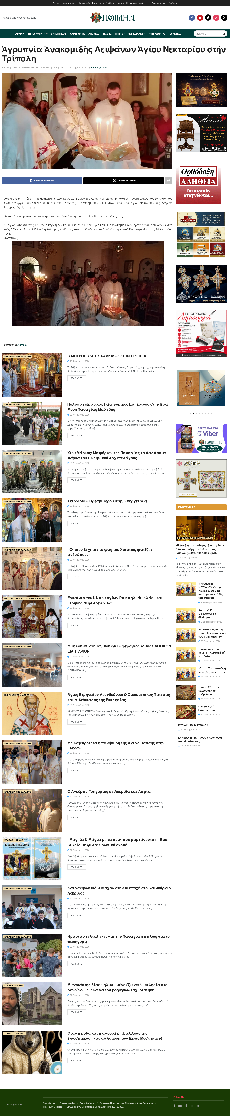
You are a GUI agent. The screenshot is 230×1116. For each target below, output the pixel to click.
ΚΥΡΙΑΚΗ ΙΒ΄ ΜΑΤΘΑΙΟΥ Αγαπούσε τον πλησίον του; (200, 739)
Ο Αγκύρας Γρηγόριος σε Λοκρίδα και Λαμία (109, 791)
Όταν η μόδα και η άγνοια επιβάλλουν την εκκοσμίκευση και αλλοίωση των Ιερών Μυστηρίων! (114, 1035)
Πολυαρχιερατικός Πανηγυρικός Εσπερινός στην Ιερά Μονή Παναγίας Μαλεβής (117, 406)
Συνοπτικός (84, 2)
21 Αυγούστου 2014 (190, 745)
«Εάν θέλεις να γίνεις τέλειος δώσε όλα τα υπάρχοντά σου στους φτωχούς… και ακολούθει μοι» (200, 549)
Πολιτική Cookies (52, 1106)
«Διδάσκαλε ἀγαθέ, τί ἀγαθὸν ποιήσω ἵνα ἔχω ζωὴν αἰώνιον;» (212, 633)
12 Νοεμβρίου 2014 (190, 729)
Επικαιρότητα (68, 2)
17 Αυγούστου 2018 (210, 714)
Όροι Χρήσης (87, 1103)
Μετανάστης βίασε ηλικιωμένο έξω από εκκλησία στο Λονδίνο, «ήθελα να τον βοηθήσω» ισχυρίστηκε (117, 987)
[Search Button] (224, 33)
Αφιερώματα (158, 2)
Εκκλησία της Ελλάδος (17, 356)
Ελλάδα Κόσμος (13, 840)
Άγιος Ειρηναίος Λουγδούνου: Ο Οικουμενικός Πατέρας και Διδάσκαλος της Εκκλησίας (118, 697)
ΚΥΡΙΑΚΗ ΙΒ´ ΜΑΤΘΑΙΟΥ (193, 725)
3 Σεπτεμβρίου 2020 (75, 67)
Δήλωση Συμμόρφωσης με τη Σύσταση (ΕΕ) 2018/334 (96, 1106)
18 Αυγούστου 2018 (210, 698)
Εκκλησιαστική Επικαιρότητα (21, 67)
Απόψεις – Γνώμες (115, 2)
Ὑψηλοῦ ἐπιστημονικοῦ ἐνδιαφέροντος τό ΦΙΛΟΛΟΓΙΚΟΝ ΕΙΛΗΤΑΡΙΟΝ (119, 648)
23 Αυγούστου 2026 (79, 361)
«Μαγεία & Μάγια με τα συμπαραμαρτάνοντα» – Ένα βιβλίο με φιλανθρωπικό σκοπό (117, 842)
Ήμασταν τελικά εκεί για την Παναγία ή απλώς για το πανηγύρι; (118, 939)
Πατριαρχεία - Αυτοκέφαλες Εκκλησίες (26, 598)
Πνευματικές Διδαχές (137, 2)
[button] (190, 413)
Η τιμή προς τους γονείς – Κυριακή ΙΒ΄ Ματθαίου (211, 652)
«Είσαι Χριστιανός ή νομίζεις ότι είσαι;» (212, 670)
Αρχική (56, 2)
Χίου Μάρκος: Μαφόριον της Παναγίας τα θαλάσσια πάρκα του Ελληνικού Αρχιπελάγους (116, 455)
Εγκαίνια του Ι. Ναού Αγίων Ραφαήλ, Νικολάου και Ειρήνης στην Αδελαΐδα (115, 600)
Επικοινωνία (67, 1103)
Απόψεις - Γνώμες (14, 1033)
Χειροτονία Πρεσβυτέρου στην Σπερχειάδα (107, 501)
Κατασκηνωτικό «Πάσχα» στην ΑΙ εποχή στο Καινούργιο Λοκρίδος (119, 890)
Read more (77, 378)
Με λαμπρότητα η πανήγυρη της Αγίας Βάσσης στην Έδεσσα (116, 745)
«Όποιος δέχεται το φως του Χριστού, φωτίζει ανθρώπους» (109, 552)
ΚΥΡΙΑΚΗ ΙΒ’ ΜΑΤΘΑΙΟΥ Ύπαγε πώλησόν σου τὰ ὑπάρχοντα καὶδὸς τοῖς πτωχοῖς (210, 591)
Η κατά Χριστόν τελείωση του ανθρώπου (208, 690)
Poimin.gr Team (98, 67)
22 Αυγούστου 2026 (79, 414)
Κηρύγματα (98, 2)
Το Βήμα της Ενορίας (51, 67)
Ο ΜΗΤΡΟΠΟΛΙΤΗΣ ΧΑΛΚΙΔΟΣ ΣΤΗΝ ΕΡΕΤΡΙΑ (106, 355)
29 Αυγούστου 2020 (210, 641)
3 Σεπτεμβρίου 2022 (188, 557)
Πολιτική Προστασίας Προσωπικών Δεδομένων (126, 1103)
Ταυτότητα (49, 1103)
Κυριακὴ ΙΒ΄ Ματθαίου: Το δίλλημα (207, 613)
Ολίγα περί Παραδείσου (206, 708)
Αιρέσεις (173, 2)
